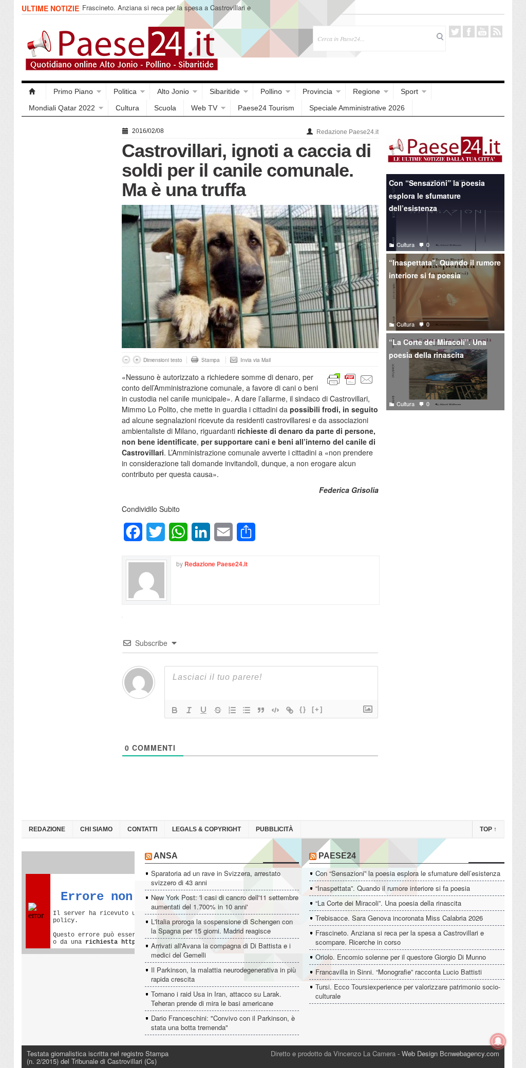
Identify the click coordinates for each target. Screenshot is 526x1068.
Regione (366, 91)
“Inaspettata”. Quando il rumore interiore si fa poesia (445, 268)
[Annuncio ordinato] (232, 710)
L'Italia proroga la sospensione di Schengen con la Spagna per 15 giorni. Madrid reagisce (222, 926)
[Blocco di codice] (275, 710)
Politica (125, 91)
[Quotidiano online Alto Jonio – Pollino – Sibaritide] (34, 91)
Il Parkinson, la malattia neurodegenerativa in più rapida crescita (223, 974)
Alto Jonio (173, 91)
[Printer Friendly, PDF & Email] (350, 378)
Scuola (165, 108)
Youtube (483, 31)
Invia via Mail (255, 360)
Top (488, 829)
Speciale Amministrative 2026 (357, 108)
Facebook (469, 31)
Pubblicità (274, 829)
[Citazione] (261, 710)
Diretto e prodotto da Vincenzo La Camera (333, 1053)
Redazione (47, 829)
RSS (496, 31)
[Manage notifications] (498, 1041)
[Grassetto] (174, 710)
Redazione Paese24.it (347, 132)
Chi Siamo (96, 829)
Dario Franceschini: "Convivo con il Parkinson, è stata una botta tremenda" (223, 1022)
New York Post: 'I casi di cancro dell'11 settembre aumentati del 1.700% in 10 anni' (224, 901)
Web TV (204, 108)
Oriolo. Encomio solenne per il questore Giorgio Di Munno (400, 957)
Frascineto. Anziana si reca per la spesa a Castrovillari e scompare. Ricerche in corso (166, 12)
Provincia (317, 91)
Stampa (210, 360)
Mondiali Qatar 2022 (62, 108)
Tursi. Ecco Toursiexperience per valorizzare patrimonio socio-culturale (407, 991)
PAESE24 (337, 855)
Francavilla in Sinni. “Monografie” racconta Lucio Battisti (398, 972)
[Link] (290, 710)
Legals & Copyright (206, 829)
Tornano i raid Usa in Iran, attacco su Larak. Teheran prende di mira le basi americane (216, 998)
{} (303, 709)
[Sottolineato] (203, 710)
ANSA (166, 855)
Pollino (271, 91)
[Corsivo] (189, 710)
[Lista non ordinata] (246, 710)
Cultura (127, 108)
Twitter (455, 31)
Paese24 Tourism (266, 108)
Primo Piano (73, 91)
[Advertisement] (66, 278)
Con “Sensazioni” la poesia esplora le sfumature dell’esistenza (437, 195)
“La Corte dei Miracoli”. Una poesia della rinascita (437, 348)
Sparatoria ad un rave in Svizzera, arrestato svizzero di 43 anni (215, 877)
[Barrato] (218, 710)
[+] (317, 709)
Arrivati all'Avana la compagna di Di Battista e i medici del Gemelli (221, 950)
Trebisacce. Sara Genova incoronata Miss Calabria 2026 (399, 918)
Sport (409, 91)
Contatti (142, 829)
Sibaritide (225, 91)
